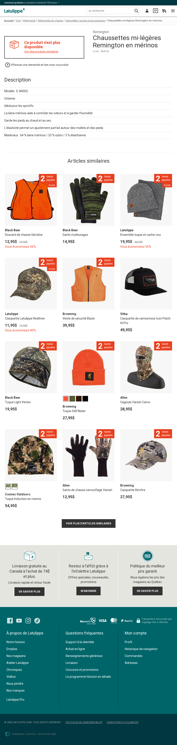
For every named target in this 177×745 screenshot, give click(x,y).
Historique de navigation (141, 649)
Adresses (131, 663)
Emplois (11, 649)
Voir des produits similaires (41, 51)
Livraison (72, 663)
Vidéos (11, 676)
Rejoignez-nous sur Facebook (9, 620)
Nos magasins (16, 656)
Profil (128, 642)
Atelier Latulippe (17, 663)
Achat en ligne (75, 649)
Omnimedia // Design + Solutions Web (34, 734)
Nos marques (15, 690)
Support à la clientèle (80, 642)
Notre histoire (15, 642)
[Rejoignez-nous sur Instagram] (28, 621)
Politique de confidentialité (84, 722)
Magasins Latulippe (15, 10)
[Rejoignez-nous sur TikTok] (37, 621)
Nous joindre (14, 683)
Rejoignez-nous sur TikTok (37, 620)
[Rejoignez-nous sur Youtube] (19, 621)
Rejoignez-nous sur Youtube (19, 620)
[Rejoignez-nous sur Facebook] (9, 621)
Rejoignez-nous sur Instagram (28, 620)
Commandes (133, 656)
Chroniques (14, 669)
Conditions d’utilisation (122, 722)
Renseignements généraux (84, 656)
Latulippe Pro (15, 699)
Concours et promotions (82, 669)
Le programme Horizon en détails (88, 676)
